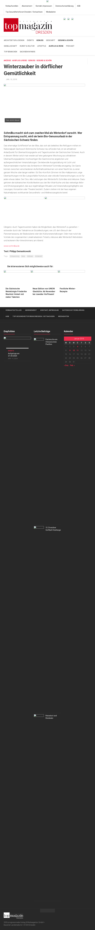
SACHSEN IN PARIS (27, 52)
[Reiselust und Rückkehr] (39, 807)
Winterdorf (38, 256)
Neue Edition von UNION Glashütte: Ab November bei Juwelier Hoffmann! (44, 291)
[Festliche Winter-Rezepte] (71, 277)
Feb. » (72, 365)
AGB (78, 6)
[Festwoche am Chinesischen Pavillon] (39, 431)
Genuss (39, 40)
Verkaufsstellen (11, 6)
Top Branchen (10, 52)
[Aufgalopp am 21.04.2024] (17, 344)
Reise (23, 256)
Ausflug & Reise (56, 46)
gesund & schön (65, 40)
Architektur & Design (14, 40)
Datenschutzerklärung (64, 6)
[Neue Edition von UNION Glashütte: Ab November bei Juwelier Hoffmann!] (44, 277)
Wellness (30, 256)
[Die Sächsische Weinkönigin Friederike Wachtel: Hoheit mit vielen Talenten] (17, 277)
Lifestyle (41, 46)
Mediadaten (51, 12)
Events (30, 40)
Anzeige (7, 60)
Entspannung (14, 256)
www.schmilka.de (11, 246)
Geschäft (50, 40)
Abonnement (27, 6)
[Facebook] (85, 915)
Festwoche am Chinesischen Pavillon (51, 341)
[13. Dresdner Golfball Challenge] (39, 619)
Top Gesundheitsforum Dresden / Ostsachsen (24, 12)
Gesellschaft (10, 46)
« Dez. (66, 365)
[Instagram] (89, 915)
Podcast (70, 46)
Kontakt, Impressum (44, 6)
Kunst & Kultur (27, 46)
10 (74, 350)
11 (78, 350)
